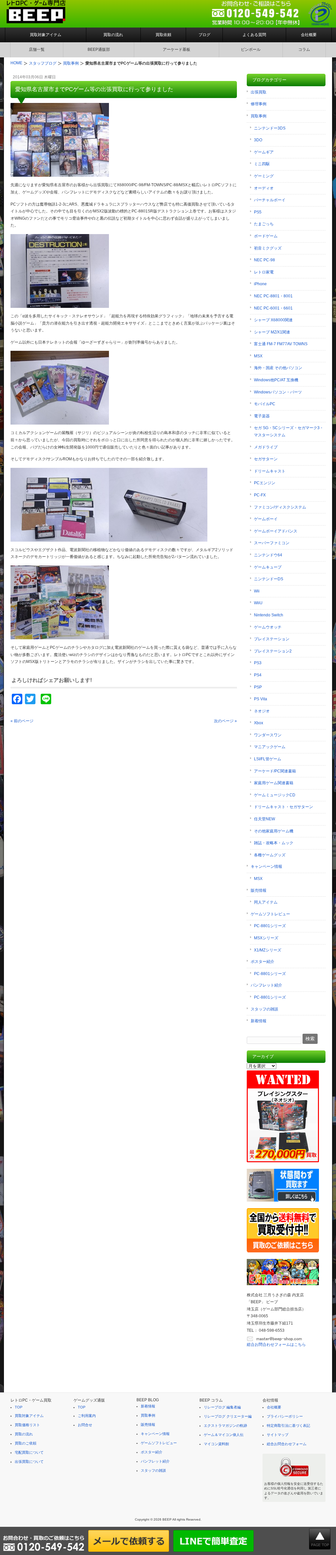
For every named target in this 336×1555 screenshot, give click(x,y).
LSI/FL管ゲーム (267, 759)
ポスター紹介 (262, 961)
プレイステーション (271, 639)
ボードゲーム (266, 236)
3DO (258, 140)
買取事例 (258, 116)
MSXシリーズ (266, 938)
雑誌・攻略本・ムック (273, 843)
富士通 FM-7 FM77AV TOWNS (280, 344)
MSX (258, 356)
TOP (18, 1407)
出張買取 (258, 92)
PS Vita (260, 699)
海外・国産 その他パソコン (278, 368)
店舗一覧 (37, 49)
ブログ (204, 34)
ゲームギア (264, 152)
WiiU (258, 603)
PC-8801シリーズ (270, 926)
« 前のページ (21, 721)
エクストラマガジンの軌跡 (225, 1425)
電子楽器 (262, 416)
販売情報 (258, 890)
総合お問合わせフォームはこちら (276, 1344)
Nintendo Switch (268, 615)
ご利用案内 (87, 1416)
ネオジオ (262, 711)
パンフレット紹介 (266, 985)
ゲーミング (264, 176)
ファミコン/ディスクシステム (280, 507)
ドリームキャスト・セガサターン (283, 807)
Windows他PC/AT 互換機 (276, 380)
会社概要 (309, 34)
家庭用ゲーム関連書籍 (273, 783)
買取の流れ (113, 34)
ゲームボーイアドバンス (275, 531)
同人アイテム (266, 902)
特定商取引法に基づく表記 (288, 1425)
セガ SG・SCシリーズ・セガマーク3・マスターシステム (289, 431)
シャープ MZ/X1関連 (272, 332)
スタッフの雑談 (264, 1009)
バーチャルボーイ (269, 200)
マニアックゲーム (269, 747)
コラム (304, 49)
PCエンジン (264, 483)
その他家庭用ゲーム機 (273, 831)
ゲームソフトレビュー (270, 914)
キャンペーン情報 (266, 866)
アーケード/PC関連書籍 (275, 771)
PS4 (258, 675)
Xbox (258, 723)
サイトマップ (277, 1435)
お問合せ (85, 1425)
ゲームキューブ (268, 567)
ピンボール (251, 49)
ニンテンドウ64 (268, 555)
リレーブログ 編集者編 (222, 1407)
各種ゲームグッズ (269, 855)
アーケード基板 (176, 49)
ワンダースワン (268, 735)
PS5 (258, 212)
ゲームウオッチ (268, 627)
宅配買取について (29, 1452)
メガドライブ (266, 447)
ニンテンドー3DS (269, 128)
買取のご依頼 (25, 1443)
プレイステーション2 (273, 651)
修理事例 (258, 104)
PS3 (258, 663)
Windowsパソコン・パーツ (278, 392)
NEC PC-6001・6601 (273, 308)
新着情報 (258, 1021)
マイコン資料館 (216, 1444)
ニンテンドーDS (268, 579)
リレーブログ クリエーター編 (228, 1416)
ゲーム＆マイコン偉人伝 (223, 1435)
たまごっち (264, 224)
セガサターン (266, 459)
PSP (258, 687)
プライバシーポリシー (285, 1416)
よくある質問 (254, 34)
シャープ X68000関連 (273, 320)
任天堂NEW (264, 819)
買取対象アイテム (45, 34)
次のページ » (225, 721)
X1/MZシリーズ (267, 950)
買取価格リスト (27, 1425)
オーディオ (264, 188)
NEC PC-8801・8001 (273, 296)
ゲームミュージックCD (274, 795)
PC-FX (260, 495)
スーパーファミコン (271, 543)
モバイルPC (264, 404)
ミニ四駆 (262, 164)
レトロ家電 (264, 272)
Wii (257, 591)
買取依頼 (163, 34)
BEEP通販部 (99, 49)
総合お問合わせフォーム (286, 1444)
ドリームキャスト (269, 471)
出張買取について (29, 1462)
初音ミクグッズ (268, 248)
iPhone (260, 284)
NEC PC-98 (264, 260)
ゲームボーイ (266, 519)
